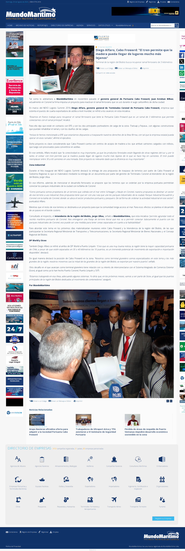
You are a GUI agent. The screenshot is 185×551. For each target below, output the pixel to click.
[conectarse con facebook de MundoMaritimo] (181, 55)
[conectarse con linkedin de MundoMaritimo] (181, 67)
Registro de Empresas (29, 532)
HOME (10, 25)
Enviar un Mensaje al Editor (128, 68)
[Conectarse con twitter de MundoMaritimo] (181, 61)
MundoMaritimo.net (123, 25)
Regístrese (44, 532)
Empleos (56, 532)
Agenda (79, 25)
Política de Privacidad (13, 546)
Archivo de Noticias (25, 25)
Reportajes (42, 25)
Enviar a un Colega (106, 68)
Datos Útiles (104, 25)
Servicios (91, 25)
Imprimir (145, 68)
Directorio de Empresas (62, 25)
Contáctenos (13, 532)
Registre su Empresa (163, 518)
